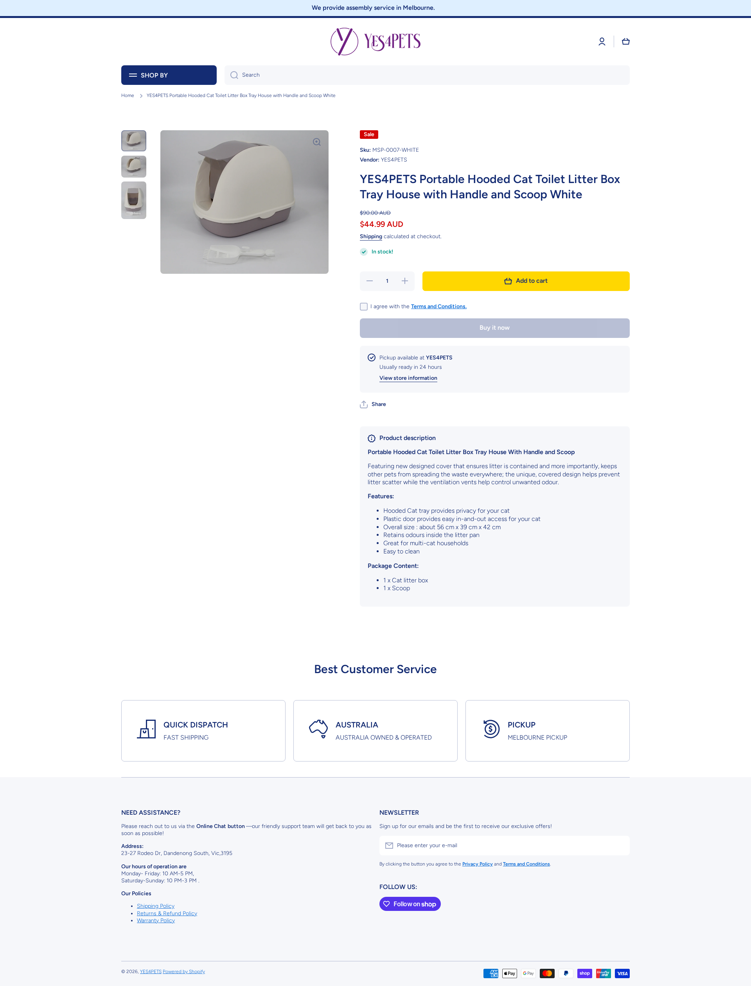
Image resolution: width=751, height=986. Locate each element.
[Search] (231, 75)
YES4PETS (151, 971)
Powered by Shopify (184, 971)
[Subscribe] (620, 845)
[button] (626, 41)
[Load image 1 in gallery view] (133, 141)
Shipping (371, 236)
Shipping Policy (155, 906)
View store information (408, 378)
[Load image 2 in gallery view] (133, 166)
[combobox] (427, 75)
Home (127, 95)
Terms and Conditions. (439, 306)
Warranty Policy (156, 920)
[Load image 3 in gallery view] (133, 200)
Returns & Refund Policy (167, 913)
